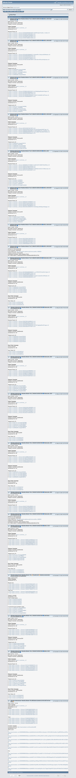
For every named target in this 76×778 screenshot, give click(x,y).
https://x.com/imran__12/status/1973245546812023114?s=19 (22, 57)
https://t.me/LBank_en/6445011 (15, 180)
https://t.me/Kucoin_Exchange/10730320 (18, 290)
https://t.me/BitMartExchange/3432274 (17, 143)
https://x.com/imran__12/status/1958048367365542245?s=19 (22, 239)
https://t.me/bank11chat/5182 (15, 601)
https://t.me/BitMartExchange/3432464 (17, 145)
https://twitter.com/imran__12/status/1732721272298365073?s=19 (23, 665)
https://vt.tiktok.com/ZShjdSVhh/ (16, 487)
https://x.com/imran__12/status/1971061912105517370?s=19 (22, 93)
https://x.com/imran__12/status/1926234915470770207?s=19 (22, 326)
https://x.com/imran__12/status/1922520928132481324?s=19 (22, 372)
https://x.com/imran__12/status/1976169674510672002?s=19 (22, 36)
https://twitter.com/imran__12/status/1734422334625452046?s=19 (23, 591)
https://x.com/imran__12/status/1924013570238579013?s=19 (22, 375)
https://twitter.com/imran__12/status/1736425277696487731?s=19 (23, 589)
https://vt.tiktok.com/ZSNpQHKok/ (16, 571)
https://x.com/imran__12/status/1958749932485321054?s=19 (22, 241)
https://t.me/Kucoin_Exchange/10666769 (18, 475)
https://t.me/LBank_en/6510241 (16, 73)
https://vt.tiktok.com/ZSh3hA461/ (16, 352)
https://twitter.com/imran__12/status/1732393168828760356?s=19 (23, 709)
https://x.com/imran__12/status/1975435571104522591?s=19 (22, 34)
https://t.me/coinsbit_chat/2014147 (16, 182)
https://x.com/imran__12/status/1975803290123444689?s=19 (22, 35)
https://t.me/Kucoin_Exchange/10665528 (18, 473)
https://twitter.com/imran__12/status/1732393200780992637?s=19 (23, 718)
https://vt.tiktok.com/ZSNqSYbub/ (16, 697)
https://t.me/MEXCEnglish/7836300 (16, 216)
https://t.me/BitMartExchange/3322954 (17, 385)
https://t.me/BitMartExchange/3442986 (17, 69)
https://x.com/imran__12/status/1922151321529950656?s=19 (22, 370)
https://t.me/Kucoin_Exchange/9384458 (17, 554)
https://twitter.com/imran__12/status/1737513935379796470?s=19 (23, 544)
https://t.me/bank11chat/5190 (15, 602)
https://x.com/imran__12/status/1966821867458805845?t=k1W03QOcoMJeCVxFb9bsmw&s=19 (29, 168)
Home (5, 11)
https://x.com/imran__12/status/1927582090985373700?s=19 (22, 273)
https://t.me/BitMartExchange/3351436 (17, 288)
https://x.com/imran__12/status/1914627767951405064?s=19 (22, 506)
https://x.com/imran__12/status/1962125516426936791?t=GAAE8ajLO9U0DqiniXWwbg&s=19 (29, 206)
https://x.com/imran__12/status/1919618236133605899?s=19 (22, 407)
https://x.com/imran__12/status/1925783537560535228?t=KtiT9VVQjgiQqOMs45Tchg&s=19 (29, 325)
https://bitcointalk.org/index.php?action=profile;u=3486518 (28, 251)
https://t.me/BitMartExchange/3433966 (17, 147)
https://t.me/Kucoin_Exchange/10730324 (18, 292)
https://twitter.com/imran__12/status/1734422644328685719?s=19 (23, 723)
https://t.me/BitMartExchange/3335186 (17, 341)
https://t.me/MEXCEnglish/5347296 (16, 558)
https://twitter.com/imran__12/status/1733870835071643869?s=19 (23, 722)
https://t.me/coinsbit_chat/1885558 (16, 681)
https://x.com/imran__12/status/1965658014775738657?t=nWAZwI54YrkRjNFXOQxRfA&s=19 (29, 165)
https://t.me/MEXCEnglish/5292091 (16, 680)
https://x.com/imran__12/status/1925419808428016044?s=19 (22, 323)
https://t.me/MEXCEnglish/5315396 (16, 647)
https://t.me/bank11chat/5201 (15, 604)
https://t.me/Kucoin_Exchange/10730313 (18, 289)
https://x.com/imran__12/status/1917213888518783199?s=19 (22, 457)
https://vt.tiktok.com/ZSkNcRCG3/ (16, 304)
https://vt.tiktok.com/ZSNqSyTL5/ (16, 696)
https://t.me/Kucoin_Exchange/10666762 (18, 474)
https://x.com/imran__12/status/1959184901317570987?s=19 (22, 242)
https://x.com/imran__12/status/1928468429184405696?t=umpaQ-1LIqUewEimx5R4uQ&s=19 (29, 275)
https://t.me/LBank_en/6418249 (16, 221)
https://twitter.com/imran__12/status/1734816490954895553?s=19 (23, 670)
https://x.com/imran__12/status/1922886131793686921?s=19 (22, 373)
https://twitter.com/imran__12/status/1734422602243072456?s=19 (23, 714)
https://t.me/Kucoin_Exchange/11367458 (17, 148)
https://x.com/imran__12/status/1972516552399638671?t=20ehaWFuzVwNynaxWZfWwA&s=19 (29, 54)
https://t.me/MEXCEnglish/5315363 (16, 643)
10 (19, 772)
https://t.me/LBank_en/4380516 (16, 611)
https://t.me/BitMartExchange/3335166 (17, 337)
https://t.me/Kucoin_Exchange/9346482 (17, 682)
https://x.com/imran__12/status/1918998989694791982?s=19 (22, 462)
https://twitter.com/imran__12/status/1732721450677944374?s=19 (23, 719)
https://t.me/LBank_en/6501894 (16, 70)
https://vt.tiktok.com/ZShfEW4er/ (16, 439)
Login (15, 11)
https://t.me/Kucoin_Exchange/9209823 (17, 613)
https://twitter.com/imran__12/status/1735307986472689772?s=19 (23, 634)
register (18, 7)
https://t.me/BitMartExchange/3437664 (17, 109)
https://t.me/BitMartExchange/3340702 (17, 287)
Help (8, 11)
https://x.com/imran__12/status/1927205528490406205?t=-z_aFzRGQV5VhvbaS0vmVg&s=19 (29, 272)
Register (18, 11)
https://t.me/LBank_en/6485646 (16, 107)
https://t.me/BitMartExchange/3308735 (17, 427)
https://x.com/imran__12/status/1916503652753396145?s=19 (22, 511)
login (14, 7)
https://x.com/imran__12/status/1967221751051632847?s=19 (22, 170)
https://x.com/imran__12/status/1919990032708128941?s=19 (22, 408)
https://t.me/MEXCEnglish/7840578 (16, 220)
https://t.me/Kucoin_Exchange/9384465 (17, 557)
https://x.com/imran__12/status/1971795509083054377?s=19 (22, 96)
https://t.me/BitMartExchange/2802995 (17, 608)
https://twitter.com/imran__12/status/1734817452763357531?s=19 (23, 633)
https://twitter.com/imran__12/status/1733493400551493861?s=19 (23, 720)
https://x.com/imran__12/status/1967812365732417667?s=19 (22, 128)
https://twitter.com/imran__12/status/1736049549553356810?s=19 (23, 587)
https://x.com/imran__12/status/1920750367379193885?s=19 (22, 411)
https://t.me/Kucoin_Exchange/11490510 (17, 72)
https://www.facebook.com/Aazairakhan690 (26, 727)
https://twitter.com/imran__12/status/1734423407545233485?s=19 (23, 669)
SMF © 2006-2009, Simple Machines (42, 775)
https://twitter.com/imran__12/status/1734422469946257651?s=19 (23, 632)
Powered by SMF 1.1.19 (31, 775)
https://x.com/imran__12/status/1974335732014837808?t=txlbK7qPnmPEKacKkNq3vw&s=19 (29, 59)
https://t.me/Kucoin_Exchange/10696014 (18, 389)
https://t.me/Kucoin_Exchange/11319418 (17, 185)
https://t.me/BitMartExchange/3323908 (17, 390)
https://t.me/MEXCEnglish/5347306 (16, 559)
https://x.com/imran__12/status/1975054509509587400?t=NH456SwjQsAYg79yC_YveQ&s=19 (29, 32)
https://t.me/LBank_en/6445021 (16, 181)
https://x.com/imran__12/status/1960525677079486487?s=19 (22, 201)
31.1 (16, 9)
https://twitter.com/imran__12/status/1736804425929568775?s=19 (23, 543)
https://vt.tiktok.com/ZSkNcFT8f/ (16, 303)
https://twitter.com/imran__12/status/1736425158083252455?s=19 (23, 542)
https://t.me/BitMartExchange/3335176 (17, 340)
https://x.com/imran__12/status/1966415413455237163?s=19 (22, 167)
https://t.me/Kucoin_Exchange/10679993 (18, 422)
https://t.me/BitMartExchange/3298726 (17, 477)
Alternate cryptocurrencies (15, 18)
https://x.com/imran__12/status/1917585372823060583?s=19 (22, 458)
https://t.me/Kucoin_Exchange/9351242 (17, 685)
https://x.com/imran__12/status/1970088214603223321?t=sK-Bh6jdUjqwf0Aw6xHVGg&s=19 (29, 91)
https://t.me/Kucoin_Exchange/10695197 (18, 387)
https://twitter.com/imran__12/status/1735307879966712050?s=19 (23, 586)
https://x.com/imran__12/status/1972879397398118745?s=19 (22, 55)
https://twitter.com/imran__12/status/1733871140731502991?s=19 (23, 631)
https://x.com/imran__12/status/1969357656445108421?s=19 (22, 133)
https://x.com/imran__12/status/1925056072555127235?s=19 (22, 322)
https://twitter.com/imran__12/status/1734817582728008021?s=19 (23, 592)
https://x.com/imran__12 (21, 27)
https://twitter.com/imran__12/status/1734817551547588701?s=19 (23, 585)
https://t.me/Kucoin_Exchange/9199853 (17, 610)
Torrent (19, 9)
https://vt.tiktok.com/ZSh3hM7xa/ (16, 354)
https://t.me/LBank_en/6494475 (16, 111)
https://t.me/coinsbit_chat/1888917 (16, 556)
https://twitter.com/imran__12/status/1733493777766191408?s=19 (23, 666)
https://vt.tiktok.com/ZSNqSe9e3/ (16, 695)
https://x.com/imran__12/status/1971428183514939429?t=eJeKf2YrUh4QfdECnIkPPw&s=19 (29, 95)
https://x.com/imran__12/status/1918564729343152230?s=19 (22, 460)
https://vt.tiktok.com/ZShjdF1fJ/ (16, 488)
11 (20, 772)
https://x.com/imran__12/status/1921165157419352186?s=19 (22, 412)
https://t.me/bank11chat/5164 (15, 599)
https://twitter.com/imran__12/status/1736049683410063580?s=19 (23, 541)
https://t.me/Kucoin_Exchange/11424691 (17, 110)
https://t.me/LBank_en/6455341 (16, 183)
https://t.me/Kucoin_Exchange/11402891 (17, 106)
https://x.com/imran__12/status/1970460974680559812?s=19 (22, 92)
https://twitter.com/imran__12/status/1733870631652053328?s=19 (23, 667)
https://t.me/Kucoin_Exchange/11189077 (17, 219)
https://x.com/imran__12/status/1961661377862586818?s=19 (22, 205)
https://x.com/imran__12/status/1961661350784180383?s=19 (22, 204)
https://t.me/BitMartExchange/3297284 (17, 472)
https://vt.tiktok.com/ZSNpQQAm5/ (16, 572)
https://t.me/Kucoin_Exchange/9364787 (17, 646)
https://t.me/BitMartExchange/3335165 (17, 336)
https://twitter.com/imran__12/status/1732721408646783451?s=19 (23, 710)
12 (21, 772)
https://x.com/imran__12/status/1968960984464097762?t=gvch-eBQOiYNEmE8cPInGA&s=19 (29, 132)
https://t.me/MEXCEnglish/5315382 (16, 644)
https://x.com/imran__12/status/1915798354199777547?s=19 (22, 510)
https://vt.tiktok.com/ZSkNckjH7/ (16, 302)
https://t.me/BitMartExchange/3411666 (17, 218)
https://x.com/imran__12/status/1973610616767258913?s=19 (22, 58)
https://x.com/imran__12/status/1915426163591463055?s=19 (22, 508)
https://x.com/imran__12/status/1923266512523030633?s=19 (22, 374)
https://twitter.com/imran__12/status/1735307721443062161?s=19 (23, 539)
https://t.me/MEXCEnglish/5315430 (16, 648)
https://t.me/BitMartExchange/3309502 (17, 425)
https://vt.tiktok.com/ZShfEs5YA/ (16, 437)
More (22, 11)
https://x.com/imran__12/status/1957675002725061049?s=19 (22, 238)
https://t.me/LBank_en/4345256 (16, 609)
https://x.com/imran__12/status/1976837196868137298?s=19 (22, 37)
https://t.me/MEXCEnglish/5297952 (16, 684)
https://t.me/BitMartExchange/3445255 (17, 74)
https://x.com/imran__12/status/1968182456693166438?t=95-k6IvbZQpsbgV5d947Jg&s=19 (28, 129)
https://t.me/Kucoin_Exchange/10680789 (18, 426)
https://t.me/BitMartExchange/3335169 (17, 339)
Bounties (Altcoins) (25, 18)
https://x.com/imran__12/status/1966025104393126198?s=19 (22, 166)
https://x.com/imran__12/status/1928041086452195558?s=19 (22, 274)
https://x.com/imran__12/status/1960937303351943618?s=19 (22, 203)
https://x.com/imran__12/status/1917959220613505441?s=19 (22, 459)
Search (11, 11)
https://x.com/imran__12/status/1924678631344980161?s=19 (22, 321)
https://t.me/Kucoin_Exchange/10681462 (18, 423)
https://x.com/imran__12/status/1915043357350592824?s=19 (22, 507)
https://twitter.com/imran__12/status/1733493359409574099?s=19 (23, 712)
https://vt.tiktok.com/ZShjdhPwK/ (16, 489)
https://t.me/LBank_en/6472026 (16, 144)
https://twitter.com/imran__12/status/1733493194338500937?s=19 (23, 629)
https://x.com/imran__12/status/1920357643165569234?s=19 (22, 410)
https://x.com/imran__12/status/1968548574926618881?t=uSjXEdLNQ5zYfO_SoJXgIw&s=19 (29, 130)
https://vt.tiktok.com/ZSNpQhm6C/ (16, 569)
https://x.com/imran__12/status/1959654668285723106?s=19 (22, 243)
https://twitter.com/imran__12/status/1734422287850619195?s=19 (23, 584)
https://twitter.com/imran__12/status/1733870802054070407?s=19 (23, 713)
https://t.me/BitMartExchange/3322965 (17, 388)
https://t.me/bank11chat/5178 (15, 600)
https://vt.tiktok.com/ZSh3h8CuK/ (16, 351)
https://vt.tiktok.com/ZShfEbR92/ (16, 440)
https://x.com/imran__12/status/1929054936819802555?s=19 (22, 277)
